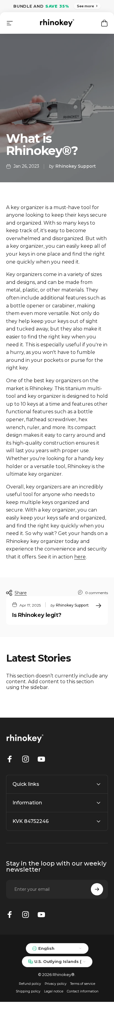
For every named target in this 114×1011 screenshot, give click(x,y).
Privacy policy (56, 984)
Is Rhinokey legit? (36, 615)
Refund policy (30, 984)
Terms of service (82, 984)
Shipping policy (28, 991)
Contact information (82, 991)
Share (21, 593)
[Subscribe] (97, 889)
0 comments (96, 592)
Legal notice (53, 991)
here (80, 557)
